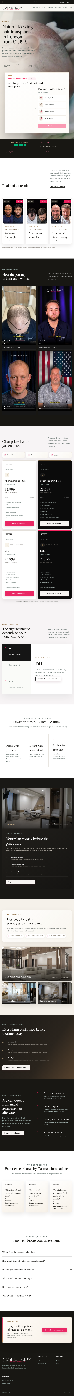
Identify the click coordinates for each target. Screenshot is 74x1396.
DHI (39, 1360)
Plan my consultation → (13, 1133)
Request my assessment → (54, 1330)
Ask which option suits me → (48, 679)
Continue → (52, 126)
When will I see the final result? (37, 1295)
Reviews (65, 7)
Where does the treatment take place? (37, 1252)
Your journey (57, 7)
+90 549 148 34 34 (7, 1380)
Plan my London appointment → (16, 1067)
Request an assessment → (19, 523)
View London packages (57, 186)
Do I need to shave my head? (37, 1286)
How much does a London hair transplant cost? (37, 1260)
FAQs (70, 7)
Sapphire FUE (42, 1363)
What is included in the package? (37, 1278)
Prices (43, 7)
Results (38, 7)
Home (33, 7)
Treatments (50, 7)
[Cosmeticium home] (12, 7)
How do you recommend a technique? (37, 1269)
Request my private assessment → (20, 882)
